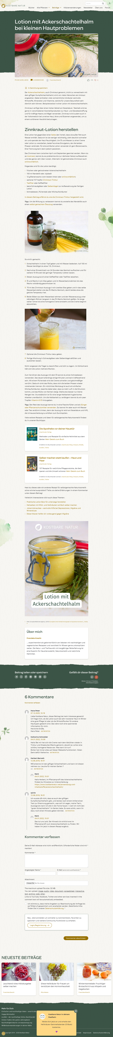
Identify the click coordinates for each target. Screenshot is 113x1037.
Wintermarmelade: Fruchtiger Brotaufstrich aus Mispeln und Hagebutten (92, 986)
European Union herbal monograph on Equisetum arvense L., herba (68, 621)
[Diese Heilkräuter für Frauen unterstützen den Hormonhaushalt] (56, 972)
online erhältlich (31, 162)
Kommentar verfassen (32, 703)
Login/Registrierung (38, 925)
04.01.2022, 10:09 (38, 739)
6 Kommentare (38, 80)
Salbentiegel (53, 186)
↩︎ (27, 623)
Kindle (81, 445)
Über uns (98, 8)
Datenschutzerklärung (54, 908)
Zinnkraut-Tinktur (50, 180)
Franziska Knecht (34, 638)
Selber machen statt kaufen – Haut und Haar (60, 459)
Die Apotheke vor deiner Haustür (57, 428)
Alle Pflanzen (42, 8)
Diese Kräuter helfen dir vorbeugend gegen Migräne (48, 514)
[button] (3, 1033)
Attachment (29, 879)
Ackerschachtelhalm (36, 92)
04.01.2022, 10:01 (42, 776)
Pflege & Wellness (21, 80)
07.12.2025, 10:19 (38, 713)
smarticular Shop (67, 445)
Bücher (31, 8)
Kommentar (30, 853)
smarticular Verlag (45, 432)
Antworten (45, 731)
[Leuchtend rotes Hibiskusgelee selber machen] (19, 972)
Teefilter (30, 183)
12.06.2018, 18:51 (38, 761)
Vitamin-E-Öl (37, 400)
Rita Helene (44, 992)
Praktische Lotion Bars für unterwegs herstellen (46, 502)
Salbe (53, 135)
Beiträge (55, 8)
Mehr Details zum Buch (54, 439)
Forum (107, 8)
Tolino (47, 447)
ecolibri (41, 447)
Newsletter (88, 8)
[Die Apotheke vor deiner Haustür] (32, 434)
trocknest (31, 156)
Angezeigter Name (33, 870)
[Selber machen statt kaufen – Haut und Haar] (32, 463)
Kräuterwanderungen (72, 8)
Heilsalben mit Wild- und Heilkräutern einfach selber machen (52, 505)
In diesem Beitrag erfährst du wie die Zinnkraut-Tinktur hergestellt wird (54, 197)
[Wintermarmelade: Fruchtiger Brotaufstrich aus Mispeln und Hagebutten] (94, 972)
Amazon (76, 445)
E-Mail (69, 870)
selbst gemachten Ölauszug (41, 204)
